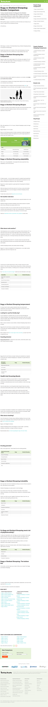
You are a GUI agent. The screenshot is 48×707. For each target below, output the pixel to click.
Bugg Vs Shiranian (20, 638)
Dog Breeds (26, 688)
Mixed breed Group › (36, 131)
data (25, 85)
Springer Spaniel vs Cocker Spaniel (5, 696)
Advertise (38, 685)
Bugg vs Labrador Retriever (6, 593)
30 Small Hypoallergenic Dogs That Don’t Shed (18, 430)
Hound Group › (35, 126)
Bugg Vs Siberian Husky (21, 642)
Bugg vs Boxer (4, 602)
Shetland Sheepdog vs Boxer (22, 611)
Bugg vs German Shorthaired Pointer (8, 599)
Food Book (26, 693)
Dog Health (26, 680)
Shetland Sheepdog (26, 139)
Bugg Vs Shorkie (20, 641)
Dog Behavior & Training (28, 683)
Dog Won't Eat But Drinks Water (17, 680)
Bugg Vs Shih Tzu (4, 641)
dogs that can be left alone (17, 193)
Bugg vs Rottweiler (4, 597)
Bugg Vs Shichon (4, 638)
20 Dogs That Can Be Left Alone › (38, 85)
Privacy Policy (39, 688)
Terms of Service (39, 690)
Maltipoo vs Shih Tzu (3, 694)
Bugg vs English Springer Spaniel (7, 605)
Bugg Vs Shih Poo (4, 639)
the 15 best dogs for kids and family (16, 332)
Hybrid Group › (35, 128)
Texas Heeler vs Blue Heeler (4, 693)
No (16, 645)
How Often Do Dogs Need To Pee (17, 683)
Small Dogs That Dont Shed (4, 689)
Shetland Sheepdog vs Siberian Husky (40, 73)
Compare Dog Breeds (28, 690)
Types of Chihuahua (3, 691)
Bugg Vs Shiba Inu (4, 636)
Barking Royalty (5, 1)
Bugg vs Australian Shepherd (6, 600)
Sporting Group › (36, 133)
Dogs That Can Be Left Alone (4, 680)
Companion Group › (36, 121)
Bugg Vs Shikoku (4, 642)
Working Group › (36, 138)
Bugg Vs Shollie (20, 639)
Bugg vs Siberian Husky (5, 603)
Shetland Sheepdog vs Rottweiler (23, 603)
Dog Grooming (27, 685)
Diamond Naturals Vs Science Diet (17, 692)
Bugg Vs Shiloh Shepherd (22, 636)
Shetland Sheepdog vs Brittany (23, 618)
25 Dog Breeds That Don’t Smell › (39, 94)
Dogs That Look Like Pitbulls (4, 686)
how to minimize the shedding (8, 421)
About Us (38, 680)
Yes (14, 645)
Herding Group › (36, 123)
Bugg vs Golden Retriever (6, 596)
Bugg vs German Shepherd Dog (7, 594)
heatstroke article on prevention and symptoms (13, 213)
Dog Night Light (15, 694)
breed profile (8, 584)
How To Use (38, 683)
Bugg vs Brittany (4, 606)
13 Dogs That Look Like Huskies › (38, 91)
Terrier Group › (35, 135)
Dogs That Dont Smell (3, 688)
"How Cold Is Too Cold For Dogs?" (8, 271)
